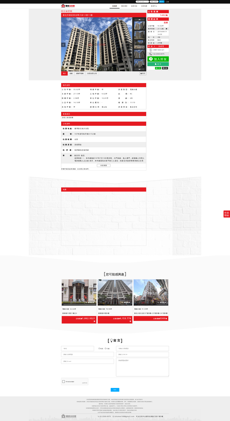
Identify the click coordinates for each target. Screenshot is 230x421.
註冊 (167, 2)
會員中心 (154, 6)
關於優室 (124, 6)
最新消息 (134, 6)
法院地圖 (144, 6)
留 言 (159, 64)
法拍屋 (114, 6)
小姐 (108, 348)
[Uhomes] (96, 44)
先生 (101, 348)
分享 (158, 68)
